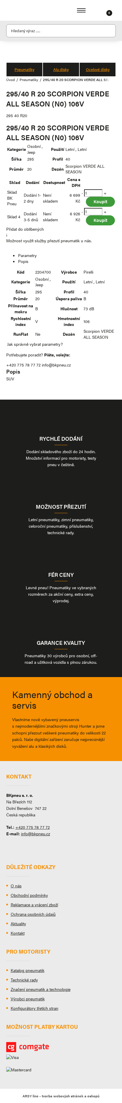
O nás (16, 886)
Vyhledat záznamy (109, 31)
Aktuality (18, 923)
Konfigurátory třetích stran (34, 1008)
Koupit (100, 201)
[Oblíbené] (102, 10)
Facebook (10, 847)
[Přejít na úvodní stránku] (24, 10)
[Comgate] (61, 1047)
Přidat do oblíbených (25, 229)
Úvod (10, 79)
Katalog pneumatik (27, 970)
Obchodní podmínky (29, 895)
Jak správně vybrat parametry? (35, 344)
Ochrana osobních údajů (33, 914)
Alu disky (61, 69)
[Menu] (81, 10)
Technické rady (24, 980)
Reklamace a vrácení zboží (34, 904)
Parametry (27, 255)
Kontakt (18, 933)
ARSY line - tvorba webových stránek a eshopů (61, 1096)
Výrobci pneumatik (28, 999)
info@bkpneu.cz (56, 365)
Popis (23, 261)
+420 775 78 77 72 (23, 365)
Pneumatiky (24, 69)
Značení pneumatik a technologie (40, 989)
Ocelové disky (98, 69)
